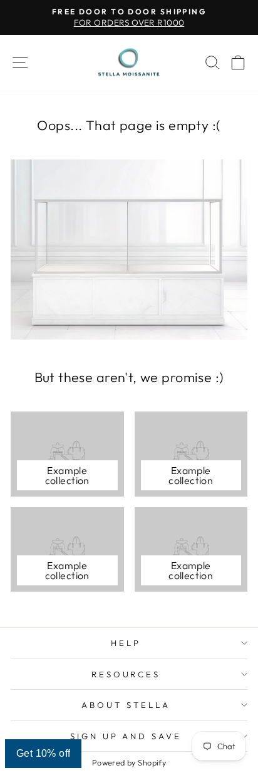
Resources (126, 674)
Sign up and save (126, 736)
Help (126, 643)
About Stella (125, 705)
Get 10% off (43, 753)
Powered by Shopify (129, 762)
